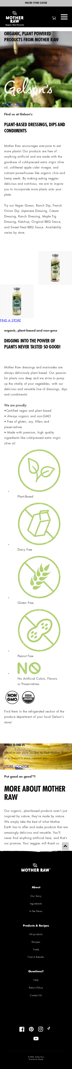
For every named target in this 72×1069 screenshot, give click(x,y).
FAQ (36, 980)
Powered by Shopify (36, 1059)
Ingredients (36, 904)
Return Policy (36, 988)
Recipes (36, 942)
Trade (36, 949)
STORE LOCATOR (16, 766)
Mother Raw (39, 1057)
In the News (36, 911)
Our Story (35, 896)
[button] (64, 17)
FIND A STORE (14, 104)
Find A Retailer (36, 957)
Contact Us (36, 995)
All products (36, 934)
